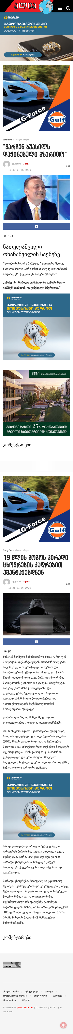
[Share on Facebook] (36, 226)
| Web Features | (25, 1007)
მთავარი (7, 139)
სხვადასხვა (9, 1000)
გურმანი (57, 995)
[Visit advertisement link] (36, 101)
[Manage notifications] (63, 1025)
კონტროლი (40, 995)
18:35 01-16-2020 (19, 587)
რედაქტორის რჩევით (15, 995)
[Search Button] (68, 8)
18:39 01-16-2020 (19, 170)
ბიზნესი (49, 991)
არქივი (26, 1000)
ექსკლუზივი (32, 991)
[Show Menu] (60, 8)
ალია (26, 163)
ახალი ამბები (22, 139)
